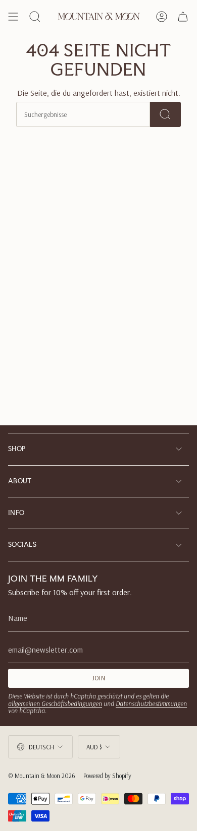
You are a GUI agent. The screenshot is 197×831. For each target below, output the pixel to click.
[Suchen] (165, 114)
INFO (16, 513)
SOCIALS (22, 544)
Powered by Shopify (107, 776)
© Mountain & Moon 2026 (41, 776)
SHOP (16, 449)
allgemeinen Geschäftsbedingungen (55, 703)
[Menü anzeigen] (13, 16)
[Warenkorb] (182, 16)
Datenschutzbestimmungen (151, 703)
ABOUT (20, 481)
